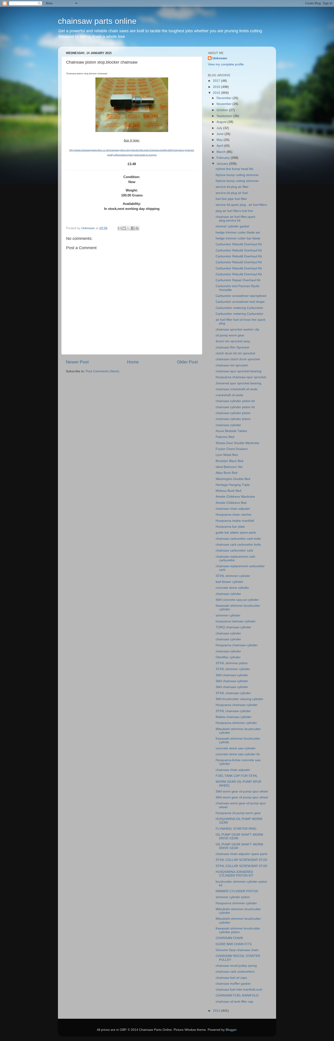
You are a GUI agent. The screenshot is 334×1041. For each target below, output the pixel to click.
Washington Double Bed (233, 479)
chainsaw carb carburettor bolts (238, 544)
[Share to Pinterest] (137, 228)
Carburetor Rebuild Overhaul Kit (239, 244)
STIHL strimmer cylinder (233, 576)
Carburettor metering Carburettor (239, 308)
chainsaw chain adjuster (233, 508)
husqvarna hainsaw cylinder (236, 621)
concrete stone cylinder (232, 587)
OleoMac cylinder (228, 657)
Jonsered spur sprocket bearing (238, 383)
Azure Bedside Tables (231, 431)
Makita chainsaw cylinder (234, 717)
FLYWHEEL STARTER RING (236, 828)
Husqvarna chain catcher (234, 514)
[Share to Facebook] (132, 228)
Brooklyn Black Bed (229, 461)
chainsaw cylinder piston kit (235, 401)
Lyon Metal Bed (227, 455)
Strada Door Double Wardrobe (237, 443)
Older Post (187, 362)
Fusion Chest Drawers (232, 449)
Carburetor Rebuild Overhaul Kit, (239, 256)
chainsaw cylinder (228, 425)
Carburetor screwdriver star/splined (241, 296)
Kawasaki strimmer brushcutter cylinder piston (238, 930)
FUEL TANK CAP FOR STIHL (237, 776)
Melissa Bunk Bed (228, 490)
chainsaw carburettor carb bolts (238, 538)
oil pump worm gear (230, 335)
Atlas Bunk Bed (226, 473)
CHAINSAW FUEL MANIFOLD (237, 995)
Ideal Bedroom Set (229, 467)
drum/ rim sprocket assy (233, 341)
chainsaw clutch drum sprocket (238, 359)
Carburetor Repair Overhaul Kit (238, 280)
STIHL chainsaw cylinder (233, 693)
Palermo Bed (225, 437)
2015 (217, 92)
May (220, 140)
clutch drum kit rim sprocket (235, 353)
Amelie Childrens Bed (231, 502)
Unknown (219, 58)
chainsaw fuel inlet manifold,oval (239, 989)
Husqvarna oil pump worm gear (238, 813)
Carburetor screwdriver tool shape (240, 301)
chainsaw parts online (97, 21)
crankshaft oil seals (229, 395)
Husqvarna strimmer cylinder (236, 723)
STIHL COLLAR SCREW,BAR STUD (241, 860)
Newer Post (77, 362)
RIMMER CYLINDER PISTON (237, 891)
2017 (217, 80)
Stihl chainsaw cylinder (232, 675)
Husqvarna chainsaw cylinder (237, 645)
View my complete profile (226, 64)
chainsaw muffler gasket (233, 983)
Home (133, 362)
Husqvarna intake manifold (235, 520)
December (224, 98)
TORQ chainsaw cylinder (233, 627)
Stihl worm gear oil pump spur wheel (242, 791)
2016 (217, 87)
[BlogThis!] (124, 228)
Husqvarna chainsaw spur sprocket (241, 377)
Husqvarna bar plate (230, 526)
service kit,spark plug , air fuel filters (241, 204)
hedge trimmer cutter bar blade (238, 238)
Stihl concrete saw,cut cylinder (237, 599)
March (222, 152)
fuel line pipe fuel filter (231, 199)
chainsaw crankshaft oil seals (236, 389)
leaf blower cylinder (229, 582)
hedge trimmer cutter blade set (238, 232)
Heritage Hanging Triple (233, 485)
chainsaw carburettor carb (234, 550)
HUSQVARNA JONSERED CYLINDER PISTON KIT (235, 873)
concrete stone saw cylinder (236, 748)
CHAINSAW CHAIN (229, 938)
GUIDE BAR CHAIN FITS (234, 944)
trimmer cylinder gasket (232, 226)
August (222, 122)
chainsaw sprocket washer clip (237, 329)
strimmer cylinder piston (233, 897)
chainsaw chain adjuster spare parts (241, 854)
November (224, 104)
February (224, 157)
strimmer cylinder (228, 615)
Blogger (231, 1029)
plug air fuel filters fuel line (234, 211)
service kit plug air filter (232, 187)
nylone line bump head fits (234, 169)
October (223, 110)
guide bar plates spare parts (236, 532)
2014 (217, 1010)
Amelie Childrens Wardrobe (235, 496)
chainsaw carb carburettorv (235, 971)
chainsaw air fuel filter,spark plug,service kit (235, 218)
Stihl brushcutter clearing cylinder (239, 699)
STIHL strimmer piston (232, 663)
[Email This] (119, 228)
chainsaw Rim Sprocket (232, 347)
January (223, 163)
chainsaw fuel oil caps (231, 977)
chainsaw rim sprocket (232, 365)
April (220, 145)
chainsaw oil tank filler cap (234, 1001)
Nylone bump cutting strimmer (237, 175)
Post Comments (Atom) (102, 371)
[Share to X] (128, 228)
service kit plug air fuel (232, 193)
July (220, 128)
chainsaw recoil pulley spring (236, 965)
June (220, 134)
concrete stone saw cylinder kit (238, 754)
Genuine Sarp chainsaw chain (237, 950)
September (225, 116)
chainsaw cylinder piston (233, 413)
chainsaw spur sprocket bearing (238, 371)
